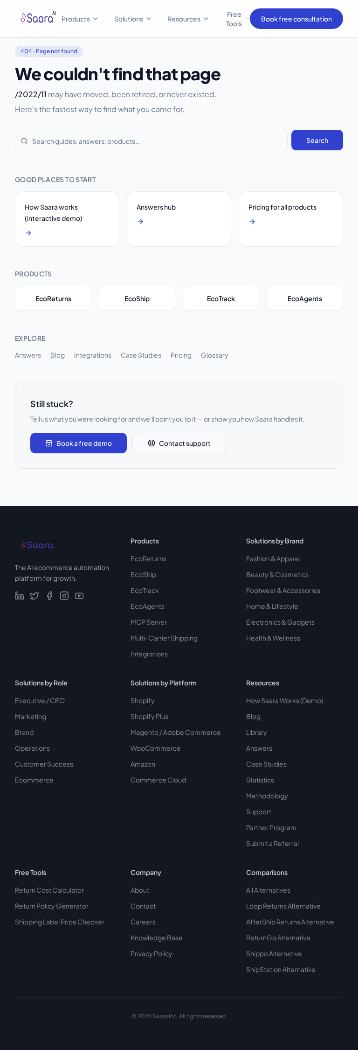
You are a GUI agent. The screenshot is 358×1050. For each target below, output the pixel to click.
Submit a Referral (272, 843)
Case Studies (141, 355)
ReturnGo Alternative (278, 937)
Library (256, 732)
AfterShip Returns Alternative (290, 921)
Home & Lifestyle (272, 606)
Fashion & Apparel (273, 558)
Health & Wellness (273, 638)
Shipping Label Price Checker (59, 921)
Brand (24, 732)
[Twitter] (34, 595)
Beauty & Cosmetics (277, 574)
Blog (57, 355)
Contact (143, 906)
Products (76, 18)
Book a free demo (84, 443)
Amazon (143, 764)
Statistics (260, 779)
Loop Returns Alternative (283, 906)
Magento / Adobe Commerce (176, 732)
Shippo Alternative (274, 953)
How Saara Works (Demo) (284, 700)
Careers (143, 921)
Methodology (267, 795)
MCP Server (149, 622)
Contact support (185, 443)
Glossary (214, 355)
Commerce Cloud (158, 779)
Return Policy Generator (52, 906)
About (140, 890)
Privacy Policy (151, 953)
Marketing (30, 716)
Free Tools (234, 19)
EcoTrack (221, 298)
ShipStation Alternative (281, 969)
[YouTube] (79, 595)
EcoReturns (53, 298)
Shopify (143, 700)
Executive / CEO (40, 700)
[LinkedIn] (19, 595)
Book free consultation (296, 18)
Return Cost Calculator (49, 890)
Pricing (181, 355)
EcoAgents (305, 298)
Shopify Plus (149, 716)
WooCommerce (156, 748)
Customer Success (44, 764)
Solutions (128, 18)
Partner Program (271, 827)
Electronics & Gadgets (280, 622)
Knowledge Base (157, 937)
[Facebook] (49, 595)
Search (317, 140)
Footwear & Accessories (283, 590)
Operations (32, 748)
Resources (183, 18)
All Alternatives (268, 890)
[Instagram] (64, 595)
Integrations (92, 355)
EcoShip (137, 298)
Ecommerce (34, 779)
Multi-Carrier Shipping (164, 638)
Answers (28, 355)
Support (258, 811)
